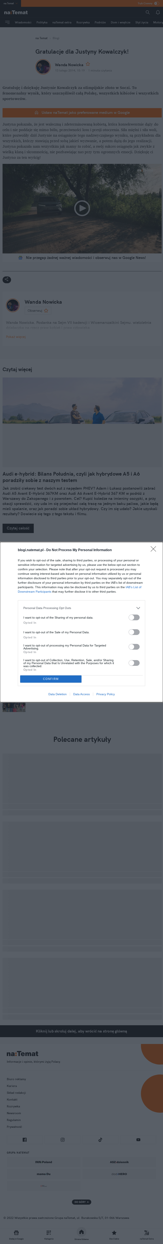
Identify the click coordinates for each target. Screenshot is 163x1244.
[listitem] (81, 608)
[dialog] (81, 622)
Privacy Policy (105, 694)
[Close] (155, 550)
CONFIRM (51, 679)
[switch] (134, 617)
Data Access (81, 694)
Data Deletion (57, 694)
